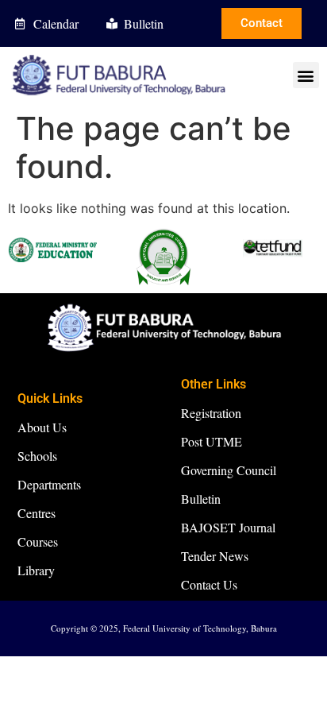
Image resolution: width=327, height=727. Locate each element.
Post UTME (211, 441)
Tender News (214, 555)
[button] (306, 75)
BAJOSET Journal (228, 527)
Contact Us (209, 584)
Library (36, 570)
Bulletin (201, 498)
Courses (37, 541)
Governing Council (228, 470)
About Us (42, 427)
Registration (211, 412)
